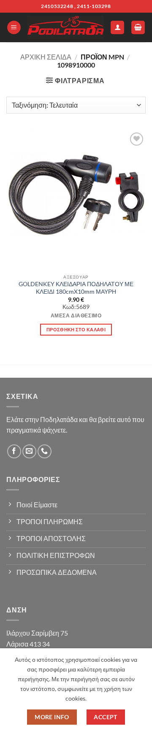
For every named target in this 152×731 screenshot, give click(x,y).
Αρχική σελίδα (45, 57)
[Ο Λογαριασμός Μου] (117, 28)
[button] (14, 28)
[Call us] (45, 451)
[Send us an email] (29, 451)
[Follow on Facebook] (14, 451)
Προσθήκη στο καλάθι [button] (76, 329)
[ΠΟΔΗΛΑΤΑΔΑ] (65, 27)
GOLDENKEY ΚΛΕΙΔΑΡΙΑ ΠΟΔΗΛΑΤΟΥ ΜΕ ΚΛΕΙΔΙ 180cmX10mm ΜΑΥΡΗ (76, 288)
